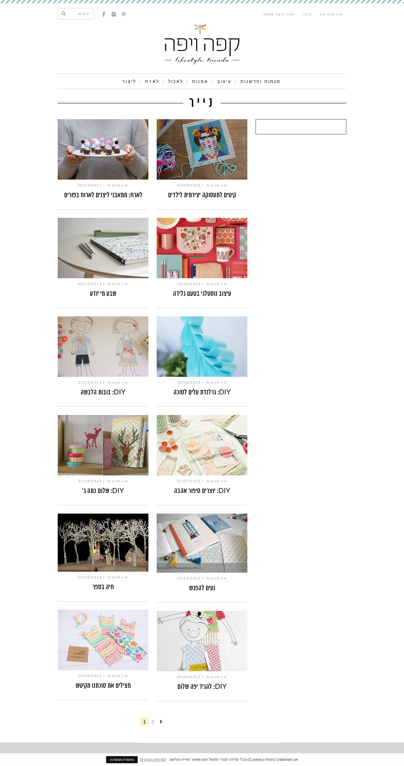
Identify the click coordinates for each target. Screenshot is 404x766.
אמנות (200, 81)
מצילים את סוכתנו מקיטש (103, 685)
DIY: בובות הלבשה (103, 392)
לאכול (175, 81)
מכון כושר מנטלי (278, 14)
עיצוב (224, 81)
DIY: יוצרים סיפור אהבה (202, 491)
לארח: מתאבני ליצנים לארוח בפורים (103, 195)
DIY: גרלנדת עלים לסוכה (202, 392)
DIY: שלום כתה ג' (103, 491)
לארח (152, 81)
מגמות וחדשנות (260, 81)
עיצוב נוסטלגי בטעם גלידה (202, 293)
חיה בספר (103, 587)
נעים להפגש (202, 588)
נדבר (307, 14)
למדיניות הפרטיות (153, 759)
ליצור (129, 81)
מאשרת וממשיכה (122, 760)
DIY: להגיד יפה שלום (202, 686)
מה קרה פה (331, 14)
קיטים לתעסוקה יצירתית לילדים (202, 195)
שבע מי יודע (103, 293)
